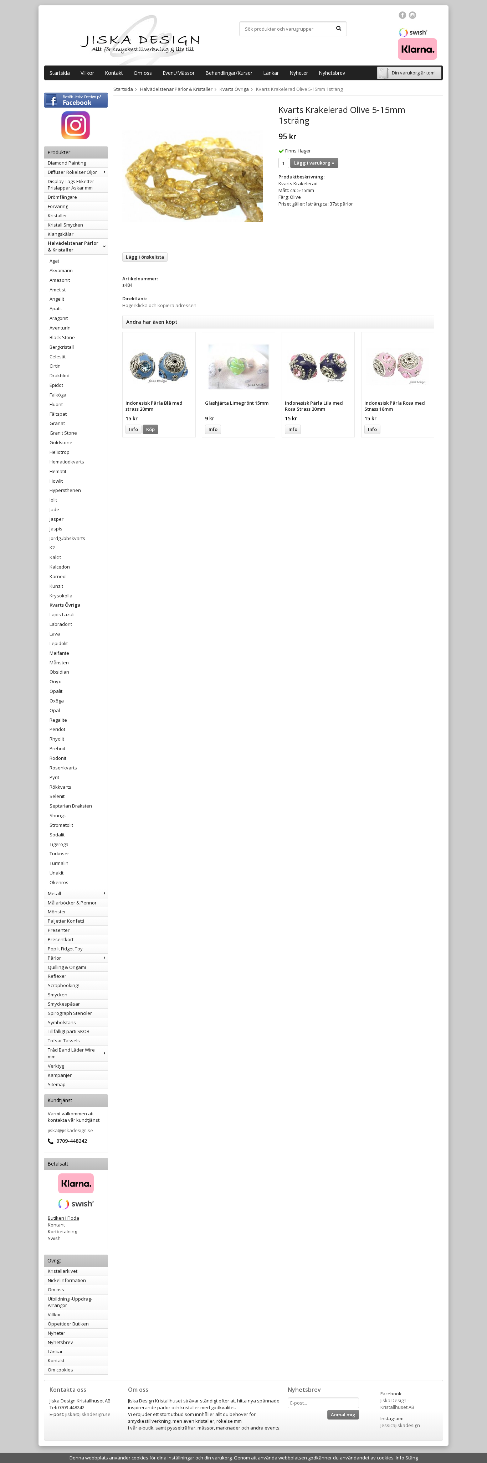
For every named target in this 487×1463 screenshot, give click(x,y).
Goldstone (61, 442)
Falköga (58, 394)
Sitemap (57, 1084)
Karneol (58, 576)
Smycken (57, 994)
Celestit (58, 356)
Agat (54, 261)
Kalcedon (60, 567)
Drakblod (60, 375)
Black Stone (62, 337)
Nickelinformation (67, 1280)
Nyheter (298, 72)
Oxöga (57, 700)
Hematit (58, 471)
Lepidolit (59, 643)
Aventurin (60, 328)
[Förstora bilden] (192, 175)
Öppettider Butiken (68, 1324)
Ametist (58, 289)
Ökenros (59, 882)
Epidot (56, 385)
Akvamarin (61, 270)
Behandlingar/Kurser (228, 72)
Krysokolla (61, 595)
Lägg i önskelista (145, 257)
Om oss (143, 72)
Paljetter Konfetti (66, 921)
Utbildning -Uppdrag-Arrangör (70, 1302)
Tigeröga (59, 844)
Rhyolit (57, 739)
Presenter (59, 930)
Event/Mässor (179, 72)
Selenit (57, 796)
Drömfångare (62, 197)
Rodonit (58, 758)
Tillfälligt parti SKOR (68, 1031)
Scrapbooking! (63, 985)
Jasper (56, 519)
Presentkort (60, 939)
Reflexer (57, 976)
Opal (55, 710)
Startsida (60, 72)
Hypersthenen (65, 490)
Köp (150, 429)
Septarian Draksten (71, 806)
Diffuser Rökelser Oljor (72, 172)
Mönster (57, 911)
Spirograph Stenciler (70, 1013)
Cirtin (55, 366)
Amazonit (60, 280)
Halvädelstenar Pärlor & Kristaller (73, 246)
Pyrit (54, 777)
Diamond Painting (67, 163)
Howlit (56, 481)
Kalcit (55, 557)
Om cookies (60, 1369)
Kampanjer (60, 1075)
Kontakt (114, 72)
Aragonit (59, 318)
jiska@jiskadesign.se (70, 1130)
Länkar (271, 72)
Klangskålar (60, 234)
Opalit (56, 691)
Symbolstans (62, 1022)
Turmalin (59, 863)
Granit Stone (63, 433)
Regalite (58, 720)
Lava (55, 634)
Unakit (56, 873)
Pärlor (54, 958)
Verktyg (56, 1066)
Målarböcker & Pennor (72, 902)
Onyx (55, 681)
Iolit (53, 500)
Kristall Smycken (65, 225)
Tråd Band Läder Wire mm (71, 1053)
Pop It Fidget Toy (65, 948)
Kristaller (57, 215)
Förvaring (58, 206)
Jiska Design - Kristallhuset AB (397, 1403)
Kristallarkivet (62, 1271)
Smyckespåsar (64, 1004)
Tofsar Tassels (64, 1040)
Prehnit (57, 748)
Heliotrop (60, 452)
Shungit (58, 815)
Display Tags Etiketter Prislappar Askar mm (71, 184)
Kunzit (56, 586)
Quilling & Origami (67, 967)
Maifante (59, 653)
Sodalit (57, 834)
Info (133, 429)
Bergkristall (62, 347)
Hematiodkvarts (67, 461)
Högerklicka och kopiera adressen (159, 305)
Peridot (57, 729)
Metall (54, 893)
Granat (57, 423)
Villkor (87, 72)
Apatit (56, 308)
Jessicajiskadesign (400, 1425)
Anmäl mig (343, 1414)
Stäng (411, 1457)
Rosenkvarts (63, 767)
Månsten (59, 662)
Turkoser (59, 853)
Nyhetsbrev (332, 72)
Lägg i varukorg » (314, 163)
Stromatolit (61, 825)
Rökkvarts (60, 787)
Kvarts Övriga (65, 605)
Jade (54, 509)
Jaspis (56, 528)
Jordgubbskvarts (67, 538)
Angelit (57, 299)
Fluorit (56, 404)
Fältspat (58, 414)
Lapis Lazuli (62, 614)
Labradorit (61, 624)
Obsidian (59, 672)
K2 (52, 547)
